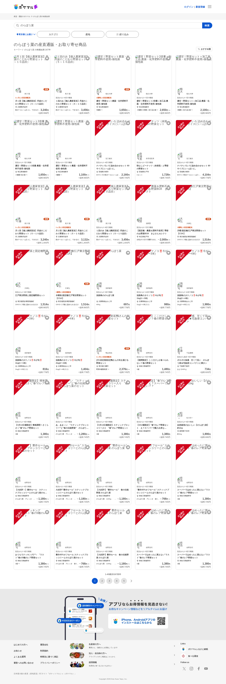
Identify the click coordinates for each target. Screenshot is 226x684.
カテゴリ (53, 34)
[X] (184, 668)
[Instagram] (191, 668)
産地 (88, 34)
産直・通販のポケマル (22, 16)
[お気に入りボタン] (47, 58)
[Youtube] (206, 668)
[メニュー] (209, 6)
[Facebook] (198, 668)
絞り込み (124, 34)
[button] (102, 581)
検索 (207, 25)
